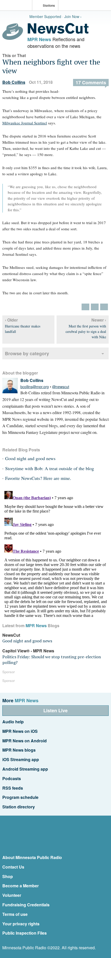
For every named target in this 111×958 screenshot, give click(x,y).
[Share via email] (104, 307)
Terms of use (15, 914)
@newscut (60, 386)
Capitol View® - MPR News (28, 651)
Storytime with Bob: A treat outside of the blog (49, 468)
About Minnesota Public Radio (32, 857)
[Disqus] (55, 553)
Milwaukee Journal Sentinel (24, 122)
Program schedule (20, 797)
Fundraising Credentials (26, 905)
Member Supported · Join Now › (55, 16)
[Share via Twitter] (85, 307)
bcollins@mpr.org (34, 386)
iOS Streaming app (20, 759)
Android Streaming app (25, 769)
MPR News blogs (19, 750)
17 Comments (91, 82)
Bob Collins (13, 82)
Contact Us (13, 867)
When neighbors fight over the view (51, 66)
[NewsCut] (58, 32)
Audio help (13, 722)
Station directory (18, 807)
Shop (7, 876)
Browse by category (27, 353)
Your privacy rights (20, 924)
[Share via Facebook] (95, 307)
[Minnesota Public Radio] (17, 6)
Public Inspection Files (24, 933)
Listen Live (55, 710)
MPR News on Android (24, 741)
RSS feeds (12, 788)
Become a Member (20, 886)
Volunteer (11, 895)
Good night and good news (30, 458)
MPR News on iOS (20, 731)
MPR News (39, 39)
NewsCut (11, 635)
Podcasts (11, 778)
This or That (14, 55)
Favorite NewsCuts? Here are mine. (38, 478)
